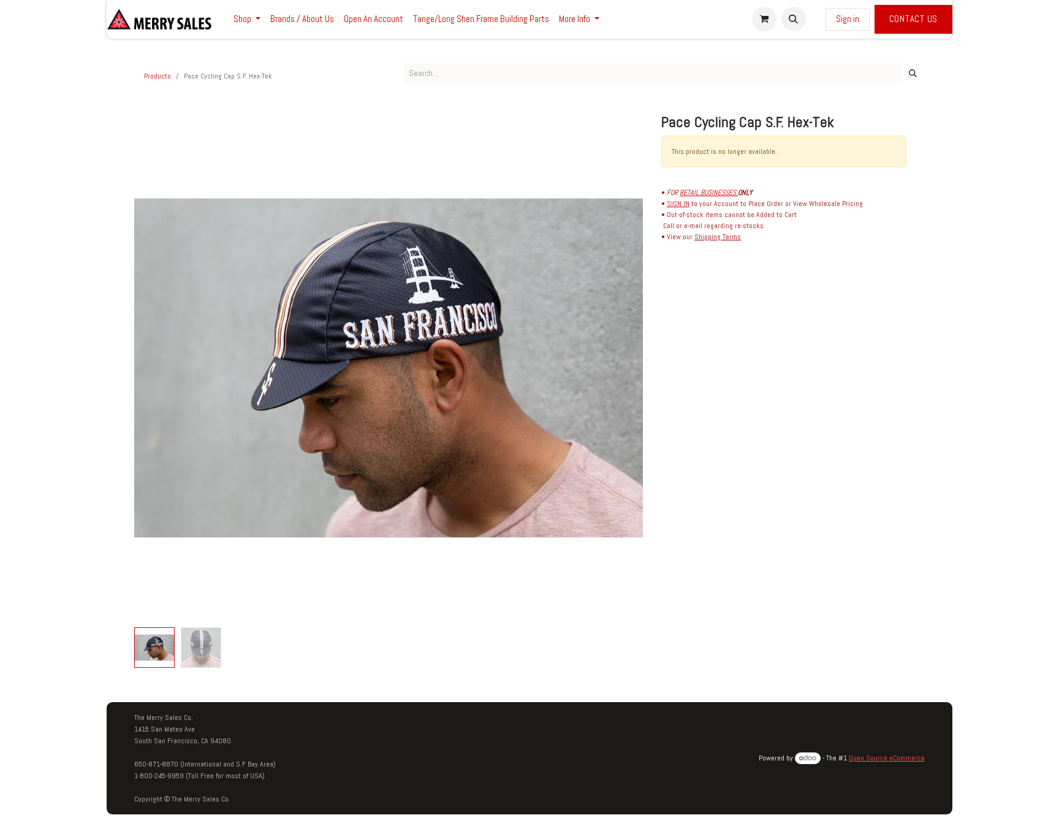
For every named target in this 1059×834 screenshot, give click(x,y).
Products (157, 76)
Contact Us (913, 19)
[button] (793, 19)
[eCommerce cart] (764, 19)
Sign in (847, 19)
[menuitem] (247, 19)
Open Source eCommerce (887, 758)
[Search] (913, 73)
